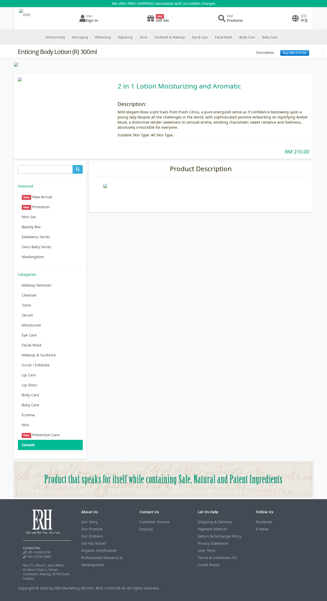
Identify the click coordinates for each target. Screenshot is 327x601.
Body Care (247, 37)
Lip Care (29, 375)
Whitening (103, 37)
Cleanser (29, 295)
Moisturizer (31, 325)
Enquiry (146, 529)
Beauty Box (31, 226)
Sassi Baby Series (36, 246)
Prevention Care (41, 434)
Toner (26, 305)
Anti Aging (80, 37)
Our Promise (92, 529)
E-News (262, 529)
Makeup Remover (37, 285)
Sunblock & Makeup (169, 37)
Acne (143, 37)
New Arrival (37, 196)
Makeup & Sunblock (39, 355)
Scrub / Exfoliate (36, 365)
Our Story (89, 521)
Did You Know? (93, 543)
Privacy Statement (213, 543)
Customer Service (154, 521)
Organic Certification (99, 550)
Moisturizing (55, 37)
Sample (28, 444)
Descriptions (265, 52)
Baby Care (269, 37)
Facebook (264, 521)
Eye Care (29, 335)
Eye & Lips (200, 37)
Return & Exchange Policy (219, 536)
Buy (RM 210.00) (294, 53)
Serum (27, 315)
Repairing (125, 37)
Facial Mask (223, 37)
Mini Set (29, 216)
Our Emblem (92, 536)
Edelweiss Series (36, 236)
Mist (25, 424)
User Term (206, 550)
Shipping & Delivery (215, 521)
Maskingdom (33, 256)
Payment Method (212, 529)
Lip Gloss (29, 385)
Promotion (36, 206)
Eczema (28, 414)
